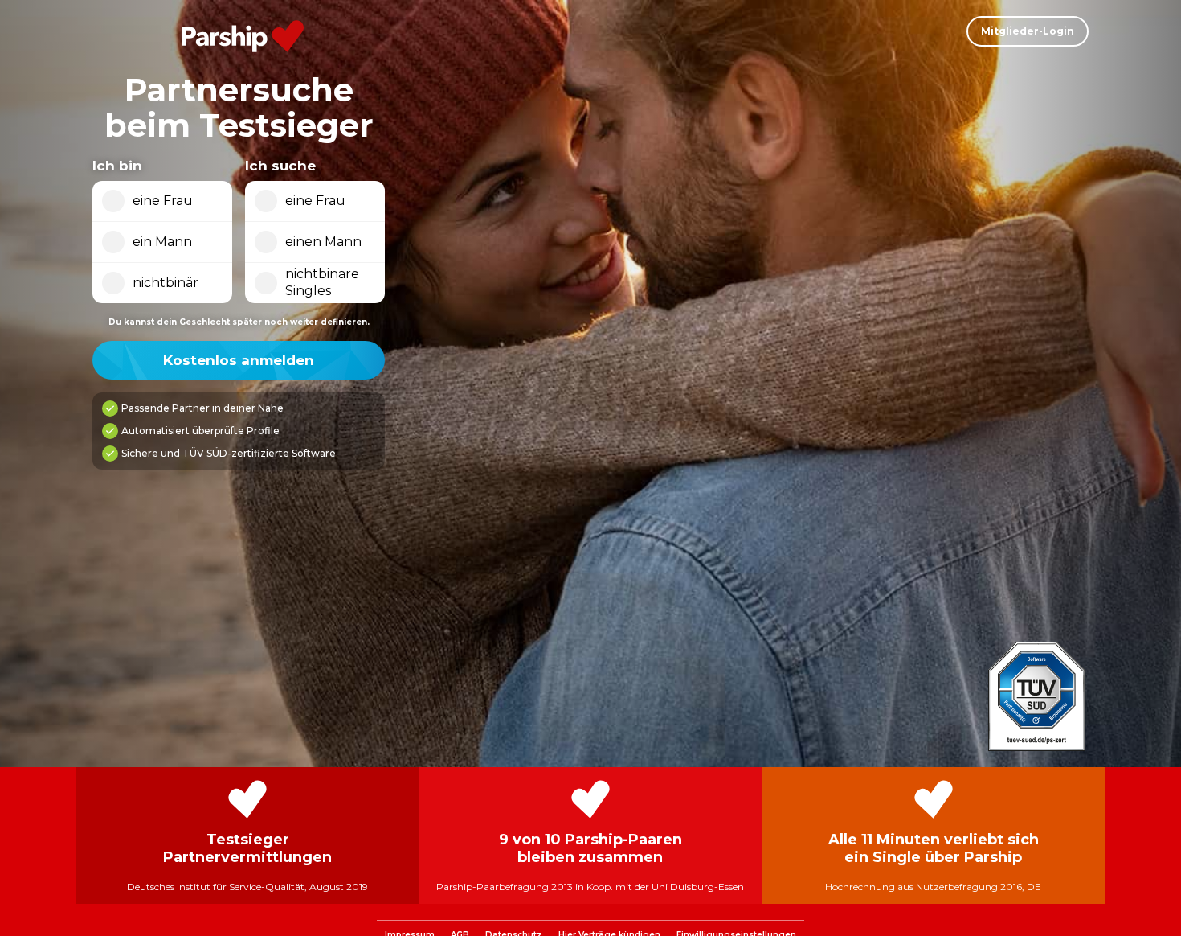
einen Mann (323, 241)
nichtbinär (165, 282)
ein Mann (162, 241)
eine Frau (163, 200)
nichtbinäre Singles (322, 282)
